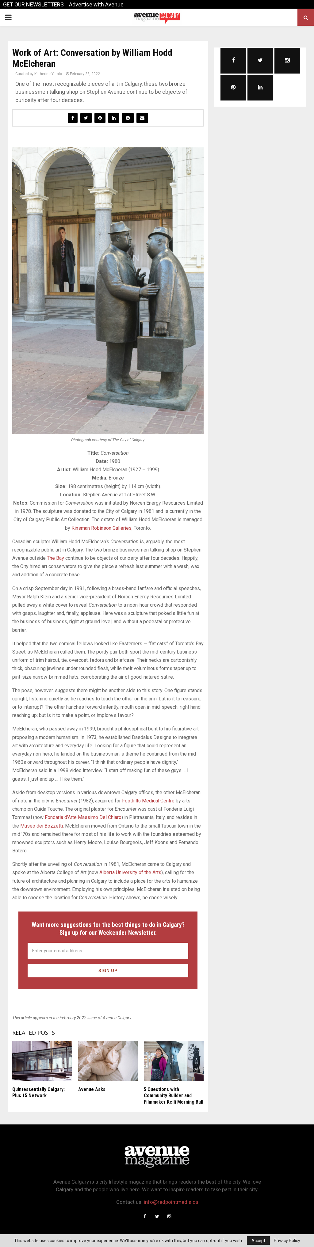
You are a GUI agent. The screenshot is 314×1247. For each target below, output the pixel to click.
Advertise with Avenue (96, 4)
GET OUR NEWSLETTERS (33, 4)
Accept (258, 1240)
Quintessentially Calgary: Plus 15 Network (38, 1092)
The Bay (55, 558)
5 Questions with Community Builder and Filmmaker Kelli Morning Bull (173, 1095)
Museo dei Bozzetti (41, 826)
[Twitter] (157, 1216)
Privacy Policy (287, 1240)
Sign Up (108, 970)
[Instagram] (169, 1216)
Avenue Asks (91, 1089)
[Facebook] (145, 1216)
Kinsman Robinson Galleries (101, 528)
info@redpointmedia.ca (171, 1202)
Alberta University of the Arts (130, 872)
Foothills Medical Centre (148, 801)
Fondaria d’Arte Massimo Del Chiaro (83, 817)
